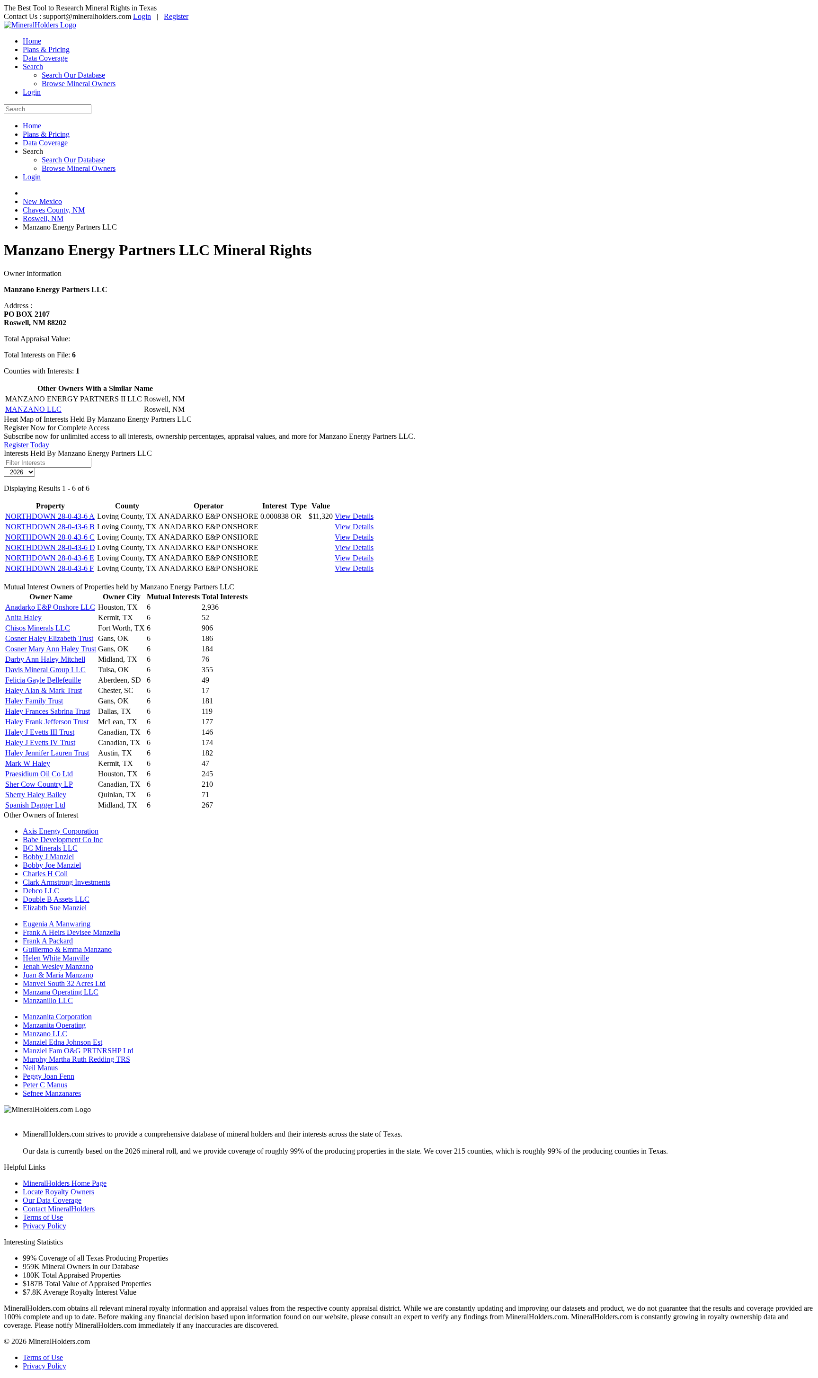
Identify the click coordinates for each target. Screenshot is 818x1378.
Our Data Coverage (52, 1200)
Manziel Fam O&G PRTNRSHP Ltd (78, 1051)
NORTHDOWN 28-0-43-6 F (49, 568)
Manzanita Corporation (57, 1017)
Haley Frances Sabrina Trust (47, 711)
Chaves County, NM (54, 210)
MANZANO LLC (33, 409)
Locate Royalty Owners (58, 1192)
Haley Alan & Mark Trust (43, 690)
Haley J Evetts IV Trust (40, 742)
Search (33, 66)
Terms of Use (43, 1217)
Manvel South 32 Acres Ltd (64, 983)
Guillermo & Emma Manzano (67, 949)
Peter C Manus (45, 1085)
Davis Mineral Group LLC (45, 670)
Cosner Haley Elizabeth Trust (49, 638)
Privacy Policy (44, 1226)
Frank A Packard (48, 941)
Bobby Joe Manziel (52, 865)
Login (142, 16)
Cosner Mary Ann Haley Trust (50, 649)
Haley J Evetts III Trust (39, 732)
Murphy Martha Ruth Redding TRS (76, 1059)
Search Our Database (73, 75)
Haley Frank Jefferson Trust (47, 722)
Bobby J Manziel (48, 857)
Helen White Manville (56, 958)
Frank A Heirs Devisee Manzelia (71, 932)
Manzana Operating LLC (60, 992)
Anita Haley (23, 617)
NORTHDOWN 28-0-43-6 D (50, 547)
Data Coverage (45, 58)
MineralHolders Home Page (65, 1183)
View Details (354, 516)
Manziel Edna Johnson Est (62, 1042)
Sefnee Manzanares (52, 1093)
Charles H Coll (45, 874)
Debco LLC (41, 891)
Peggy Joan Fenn (48, 1076)
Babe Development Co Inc (63, 840)
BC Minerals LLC (50, 848)
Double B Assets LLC (56, 899)
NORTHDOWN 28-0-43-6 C (50, 537)
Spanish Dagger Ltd (35, 805)
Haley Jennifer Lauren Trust (47, 753)
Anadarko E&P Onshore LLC (50, 607)
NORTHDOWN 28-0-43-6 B (50, 527)
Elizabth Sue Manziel (55, 908)
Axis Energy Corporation (60, 831)
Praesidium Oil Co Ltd (39, 774)
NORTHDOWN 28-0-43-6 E (49, 558)
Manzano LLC (45, 1034)
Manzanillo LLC (48, 1000)
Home (32, 41)
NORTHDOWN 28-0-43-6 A (50, 516)
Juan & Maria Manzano (58, 975)
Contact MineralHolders (59, 1209)
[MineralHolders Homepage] (40, 25)
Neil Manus (40, 1068)
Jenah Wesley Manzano (58, 966)
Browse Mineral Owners (79, 84)
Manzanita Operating (54, 1025)
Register (176, 16)
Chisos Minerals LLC (37, 628)
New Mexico (42, 201)
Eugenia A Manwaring (56, 924)
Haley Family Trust (34, 701)
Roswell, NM (43, 218)
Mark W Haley (27, 763)
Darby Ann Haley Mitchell (45, 659)
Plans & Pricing (46, 49)
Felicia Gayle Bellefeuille (43, 680)
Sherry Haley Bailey (35, 795)
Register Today (26, 445)
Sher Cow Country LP (39, 784)
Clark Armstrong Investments (66, 882)
